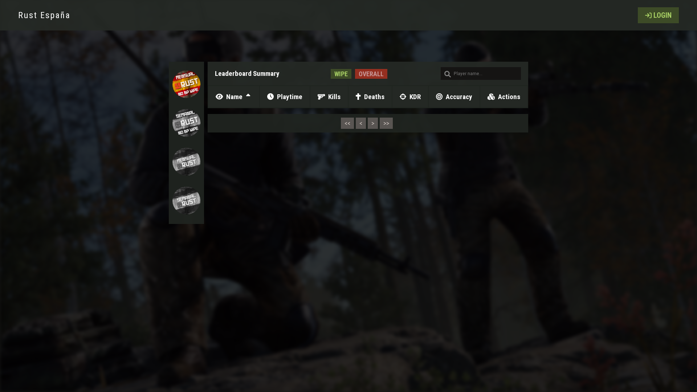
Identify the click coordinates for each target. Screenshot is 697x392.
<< (347, 123)
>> (386, 123)
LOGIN (662, 15)
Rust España (44, 15)
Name (233, 97)
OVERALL (371, 74)
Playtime (289, 97)
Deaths (373, 97)
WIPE (341, 74)
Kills (334, 97)
